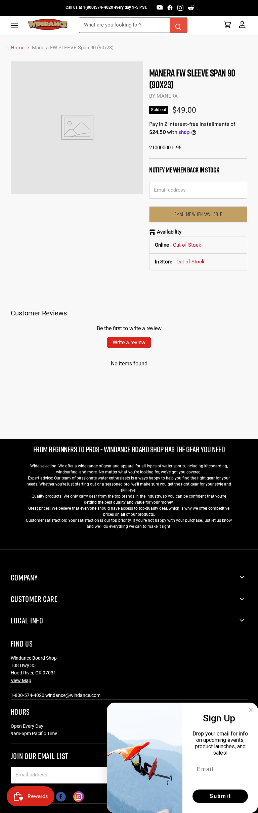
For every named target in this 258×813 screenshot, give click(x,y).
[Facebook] (170, 8)
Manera (167, 96)
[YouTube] (160, 8)
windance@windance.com (72, 695)
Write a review (129, 342)
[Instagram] (180, 8)
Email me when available (198, 214)
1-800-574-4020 (27, 695)
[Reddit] (191, 8)
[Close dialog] (251, 710)
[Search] (178, 25)
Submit (220, 796)
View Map (21, 680)
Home (18, 48)
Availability (169, 232)
